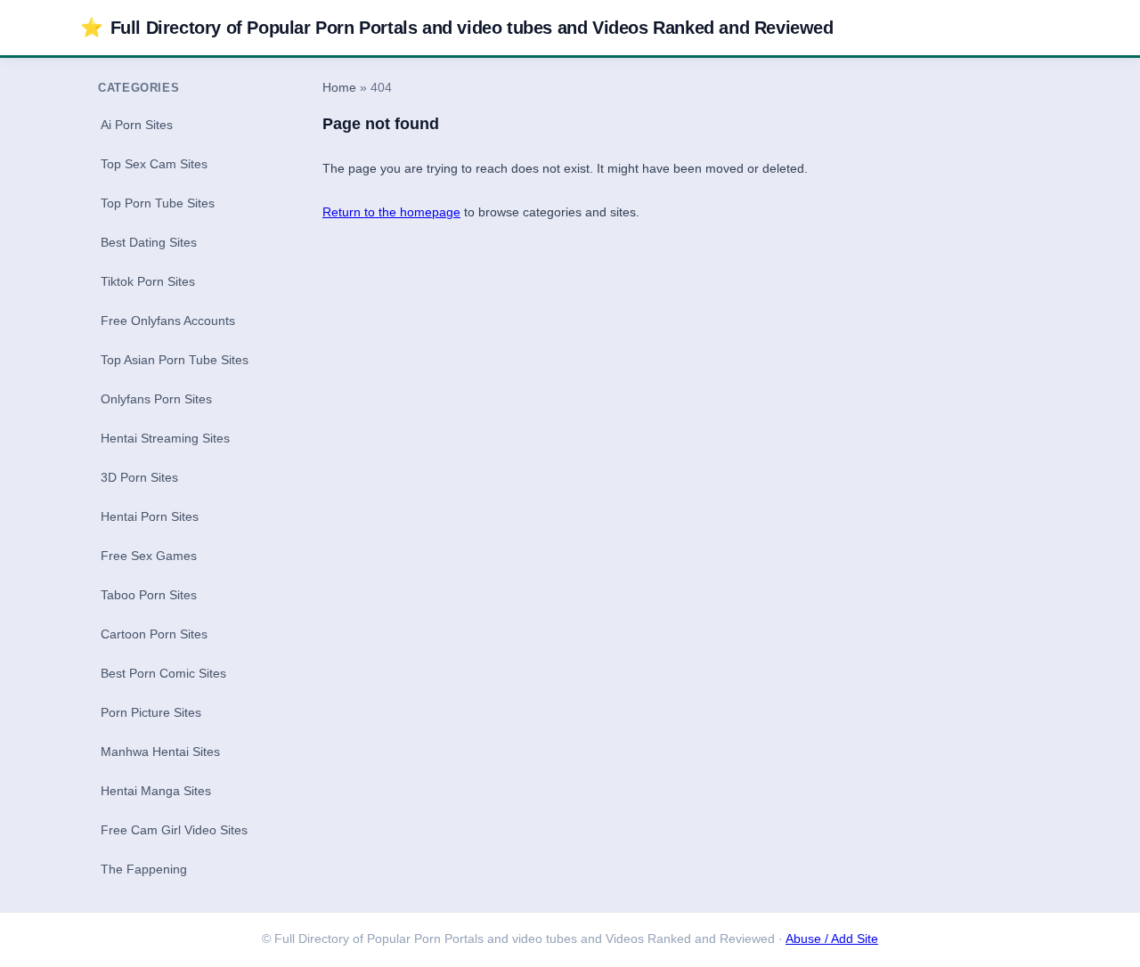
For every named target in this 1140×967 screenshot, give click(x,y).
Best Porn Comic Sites (163, 673)
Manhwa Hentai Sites (160, 751)
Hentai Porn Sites (150, 516)
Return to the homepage (391, 212)
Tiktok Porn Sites (148, 281)
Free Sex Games (149, 556)
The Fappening (144, 869)
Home (339, 87)
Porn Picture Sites (151, 712)
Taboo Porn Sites (149, 595)
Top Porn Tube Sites (158, 203)
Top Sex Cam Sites (154, 164)
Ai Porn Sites (137, 125)
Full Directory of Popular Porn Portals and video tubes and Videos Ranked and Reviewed (457, 27)
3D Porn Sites (139, 477)
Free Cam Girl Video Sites (174, 830)
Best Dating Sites (149, 242)
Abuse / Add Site (832, 939)
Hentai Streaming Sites (165, 438)
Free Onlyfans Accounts (168, 320)
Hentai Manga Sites (156, 791)
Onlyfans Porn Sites (156, 399)
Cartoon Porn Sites (154, 634)
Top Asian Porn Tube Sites (174, 360)
